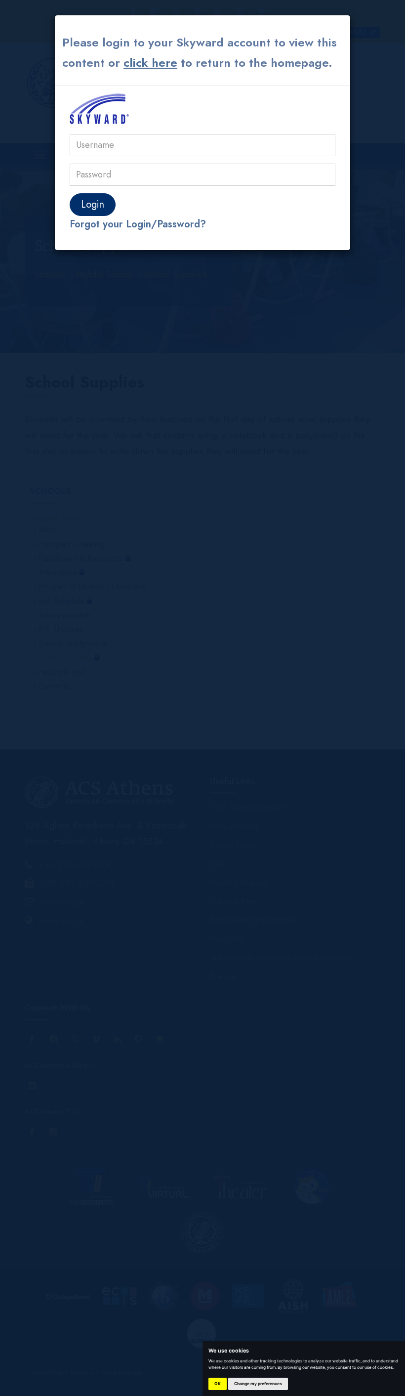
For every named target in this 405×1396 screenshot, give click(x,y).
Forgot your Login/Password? (138, 224)
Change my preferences (258, 1383)
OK (217, 1383)
